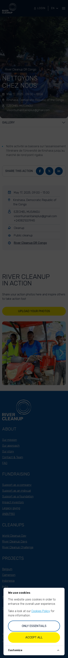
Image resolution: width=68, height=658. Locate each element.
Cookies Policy (40, 611)
